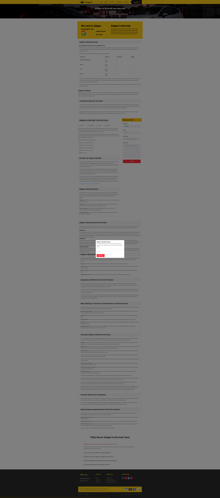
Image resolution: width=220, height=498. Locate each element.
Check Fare (100, 255)
